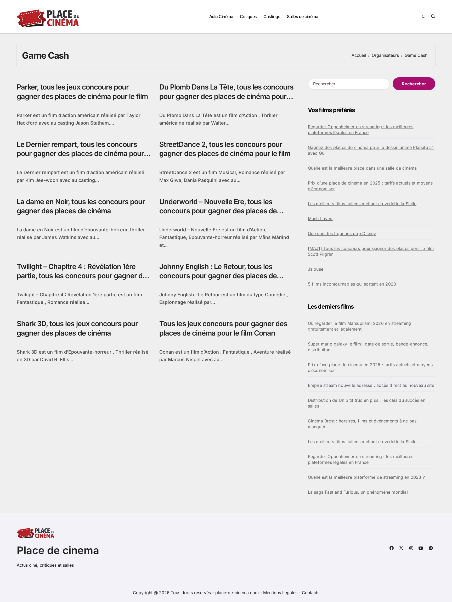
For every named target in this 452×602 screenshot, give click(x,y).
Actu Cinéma (221, 16)
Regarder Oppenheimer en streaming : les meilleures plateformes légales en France (361, 129)
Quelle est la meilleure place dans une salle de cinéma (362, 168)
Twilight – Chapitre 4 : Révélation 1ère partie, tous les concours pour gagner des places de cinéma (83, 275)
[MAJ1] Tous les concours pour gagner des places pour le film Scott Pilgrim (371, 251)
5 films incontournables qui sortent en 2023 (352, 284)
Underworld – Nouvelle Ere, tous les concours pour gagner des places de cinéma (218, 210)
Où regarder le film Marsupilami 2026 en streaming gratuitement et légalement (359, 326)
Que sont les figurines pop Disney (342, 233)
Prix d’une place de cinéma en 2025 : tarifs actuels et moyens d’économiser (370, 185)
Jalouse (315, 269)
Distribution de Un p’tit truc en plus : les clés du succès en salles (366, 403)
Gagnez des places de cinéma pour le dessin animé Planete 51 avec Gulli (371, 150)
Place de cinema (58, 550)
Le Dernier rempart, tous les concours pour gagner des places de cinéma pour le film (84, 153)
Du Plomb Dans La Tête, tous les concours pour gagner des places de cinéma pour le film (226, 96)
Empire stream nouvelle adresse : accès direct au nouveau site (371, 385)
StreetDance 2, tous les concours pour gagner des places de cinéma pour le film (224, 149)
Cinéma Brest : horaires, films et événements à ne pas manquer (362, 423)
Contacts (310, 592)
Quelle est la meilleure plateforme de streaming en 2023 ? (366, 477)
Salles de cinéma (302, 16)
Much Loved (320, 218)
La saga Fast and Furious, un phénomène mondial (358, 492)
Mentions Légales (281, 592)
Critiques (248, 16)
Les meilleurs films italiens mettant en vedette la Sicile (362, 203)
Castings (271, 16)
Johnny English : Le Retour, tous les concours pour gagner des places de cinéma (218, 275)
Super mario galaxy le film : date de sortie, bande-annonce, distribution (368, 346)
